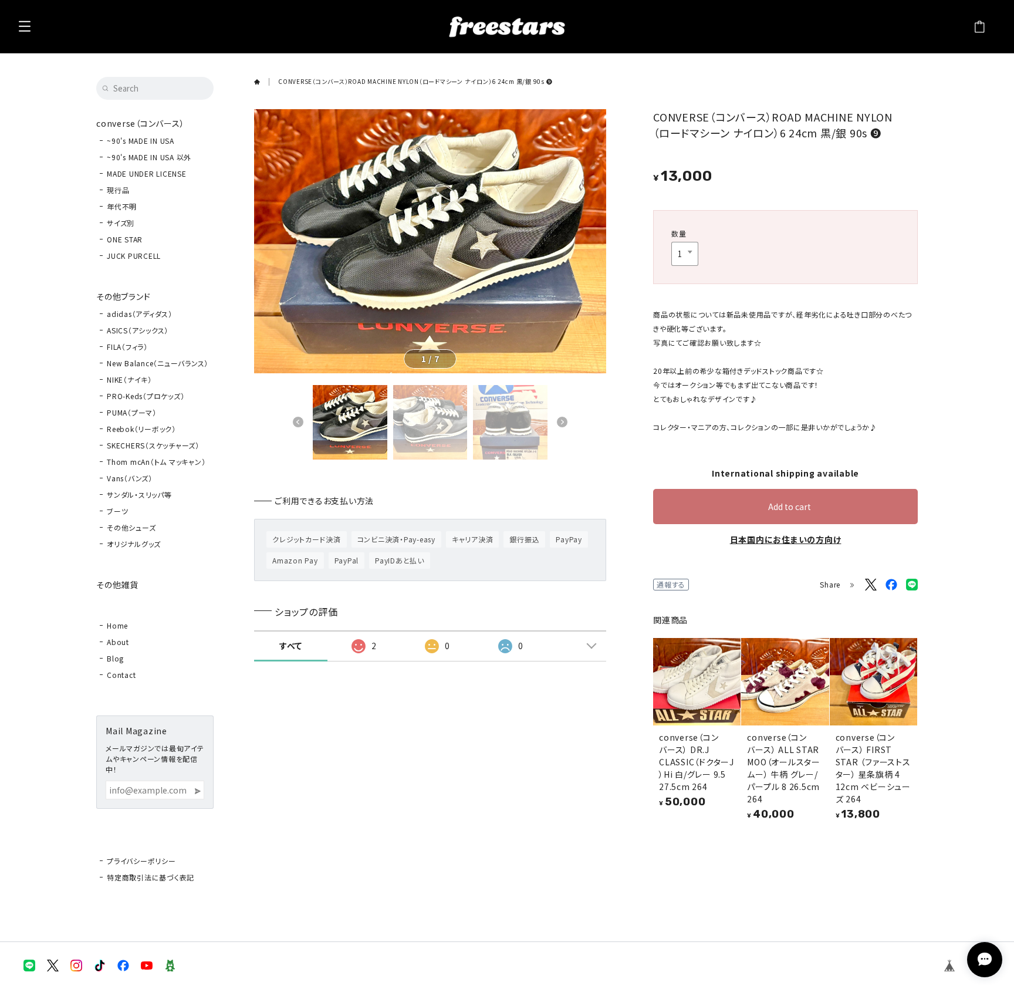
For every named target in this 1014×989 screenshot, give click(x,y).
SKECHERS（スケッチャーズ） (153, 445)
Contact (121, 675)
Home (117, 625)
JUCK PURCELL (134, 256)
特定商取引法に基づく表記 (150, 877)
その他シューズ (131, 527)
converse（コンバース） (140, 123)
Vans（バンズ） (130, 478)
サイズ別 (120, 223)
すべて (290, 646)
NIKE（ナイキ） (129, 379)
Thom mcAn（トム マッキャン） (156, 462)
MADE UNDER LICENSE (147, 173)
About (118, 642)
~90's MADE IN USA (140, 141)
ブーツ (117, 511)
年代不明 (122, 206)
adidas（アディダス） (140, 314)
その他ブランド (123, 296)
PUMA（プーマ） (132, 412)
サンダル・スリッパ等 (139, 494)
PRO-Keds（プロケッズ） (145, 396)
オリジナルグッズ (134, 544)
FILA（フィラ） (127, 347)
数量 (679, 233)
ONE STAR (125, 239)
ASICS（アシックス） (137, 330)
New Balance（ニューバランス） (157, 363)
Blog (115, 658)
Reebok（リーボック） (141, 429)
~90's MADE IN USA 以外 (149, 157)
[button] (298, 422)
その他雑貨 (117, 584)
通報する (671, 584)
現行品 (118, 190)
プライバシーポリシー (141, 861)
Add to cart (789, 506)
